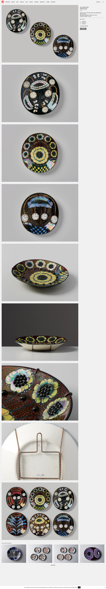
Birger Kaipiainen (83, 8)
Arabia (86, 9)
